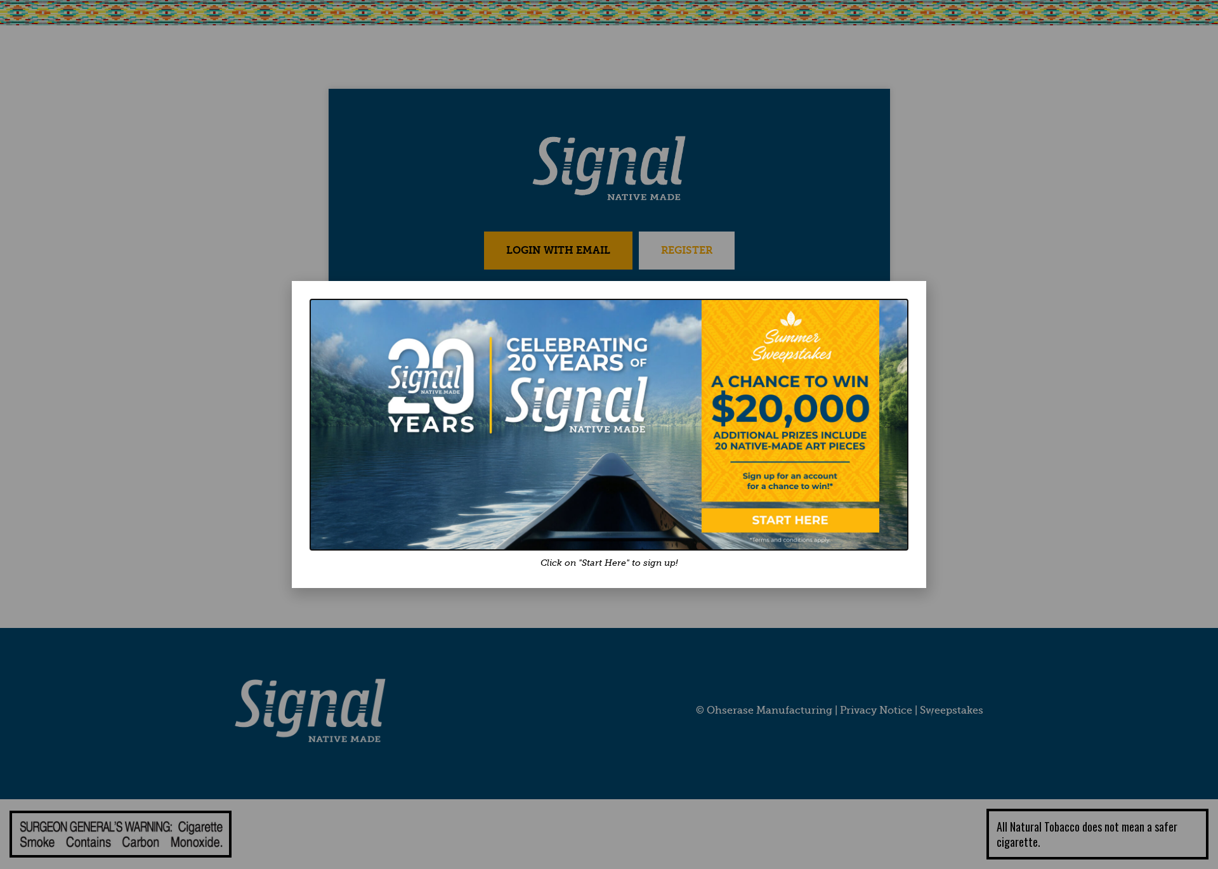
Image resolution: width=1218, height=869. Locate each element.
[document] (609, 434)
